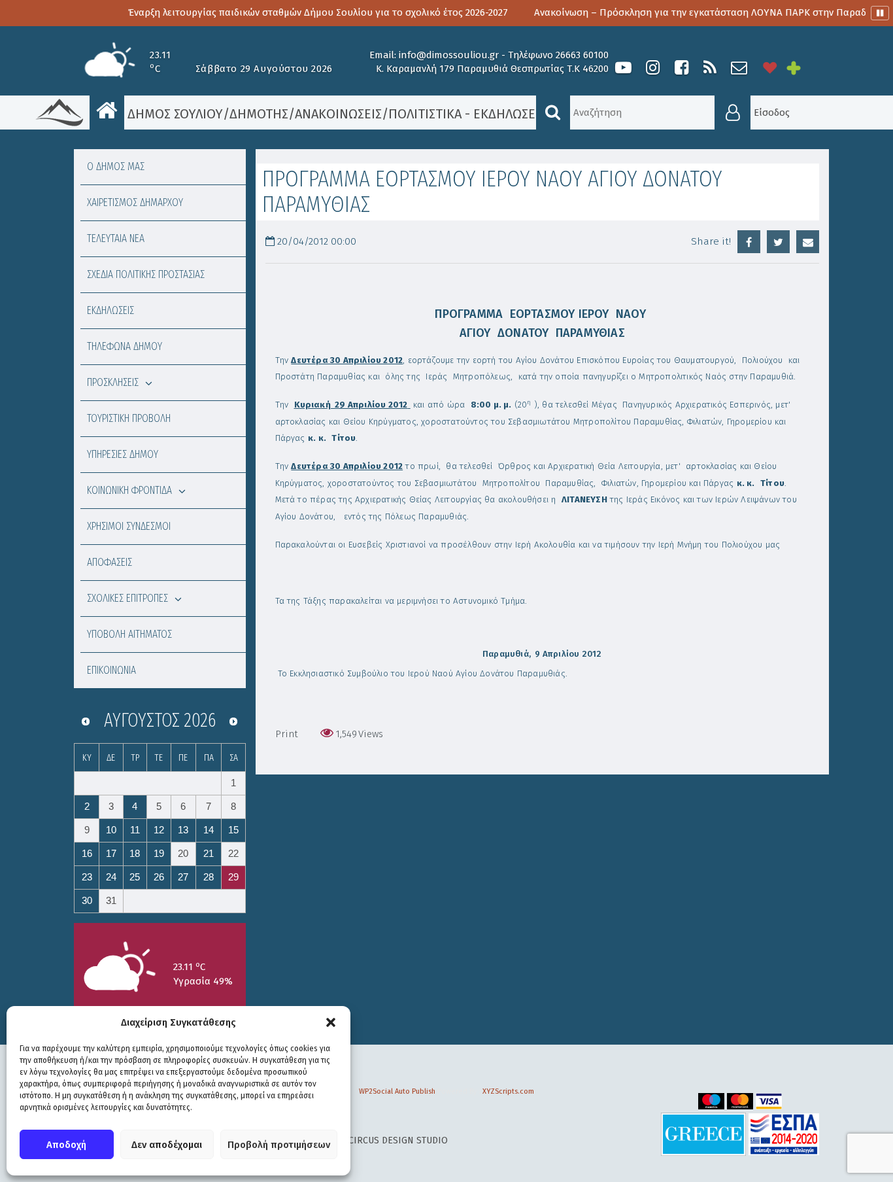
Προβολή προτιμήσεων (278, 1145)
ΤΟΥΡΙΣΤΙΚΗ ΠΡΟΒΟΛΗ (129, 418)
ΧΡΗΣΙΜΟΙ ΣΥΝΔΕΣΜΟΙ (129, 526)
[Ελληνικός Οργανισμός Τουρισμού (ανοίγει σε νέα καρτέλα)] (703, 1133)
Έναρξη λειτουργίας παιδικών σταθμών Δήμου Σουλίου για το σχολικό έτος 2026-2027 (288, 12)
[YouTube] (623, 68)
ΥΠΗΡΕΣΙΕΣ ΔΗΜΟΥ (122, 454)
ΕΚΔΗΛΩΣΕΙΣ (110, 310)
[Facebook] (681, 68)
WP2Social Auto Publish (397, 1091)
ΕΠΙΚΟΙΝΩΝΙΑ (111, 670)
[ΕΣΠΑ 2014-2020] (784, 1133)
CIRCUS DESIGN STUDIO (398, 1140)
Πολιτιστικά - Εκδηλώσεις (467, 114)
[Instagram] (652, 68)
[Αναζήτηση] (553, 113)
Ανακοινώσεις (338, 114)
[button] (330, 1022)
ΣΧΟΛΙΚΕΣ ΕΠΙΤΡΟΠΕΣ (127, 598)
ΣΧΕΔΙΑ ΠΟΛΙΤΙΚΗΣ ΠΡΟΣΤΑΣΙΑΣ (146, 274)
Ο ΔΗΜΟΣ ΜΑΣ (115, 166)
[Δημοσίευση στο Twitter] (778, 241)
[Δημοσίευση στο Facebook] (748, 241)
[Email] (807, 241)
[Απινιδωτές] (770, 68)
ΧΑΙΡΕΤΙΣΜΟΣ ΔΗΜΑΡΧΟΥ (135, 202)
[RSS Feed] (710, 68)
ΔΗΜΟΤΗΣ (258, 114)
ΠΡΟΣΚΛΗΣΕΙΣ (113, 382)
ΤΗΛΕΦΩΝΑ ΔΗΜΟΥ (124, 346)
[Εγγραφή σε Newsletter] (739, 68)
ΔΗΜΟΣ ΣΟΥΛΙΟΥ (173, 114)
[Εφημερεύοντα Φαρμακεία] (803, 68)
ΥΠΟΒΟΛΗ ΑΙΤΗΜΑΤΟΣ (129, 634)
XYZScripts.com (508, 1091)
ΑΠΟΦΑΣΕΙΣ (109, 562)
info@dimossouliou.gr (449, 55)
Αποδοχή (66, 1145)
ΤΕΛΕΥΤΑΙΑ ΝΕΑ (115, 238)
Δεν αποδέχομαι (166, 1145)
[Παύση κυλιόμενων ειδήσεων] (880, 13)
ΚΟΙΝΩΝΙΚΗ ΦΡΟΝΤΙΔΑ (129, 490)
